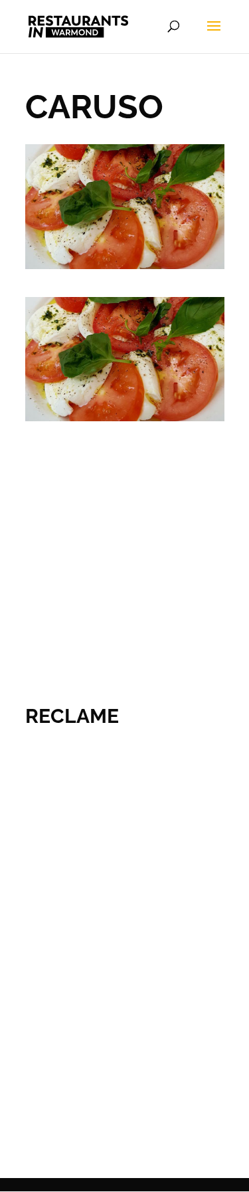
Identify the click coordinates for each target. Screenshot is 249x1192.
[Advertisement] (124, 545)
